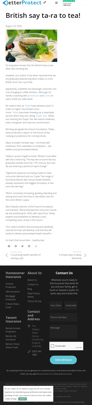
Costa (48, 95)
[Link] (21, 2)
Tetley (28, 105)
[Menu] (56, 3)
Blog (29, 288)
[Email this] (9, 246)
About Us (32, 279)
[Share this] (15, 246)
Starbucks (35, 95)
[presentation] (66, 346)
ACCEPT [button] (22, 399)
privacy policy (67, 374)
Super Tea (41, 115)
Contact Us (32, 284)
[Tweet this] (22, 246)
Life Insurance (13, 291)
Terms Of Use (34, 301)
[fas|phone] (44, 2)
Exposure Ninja (79, 402)
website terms (48, 374)
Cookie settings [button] (11, 399)
